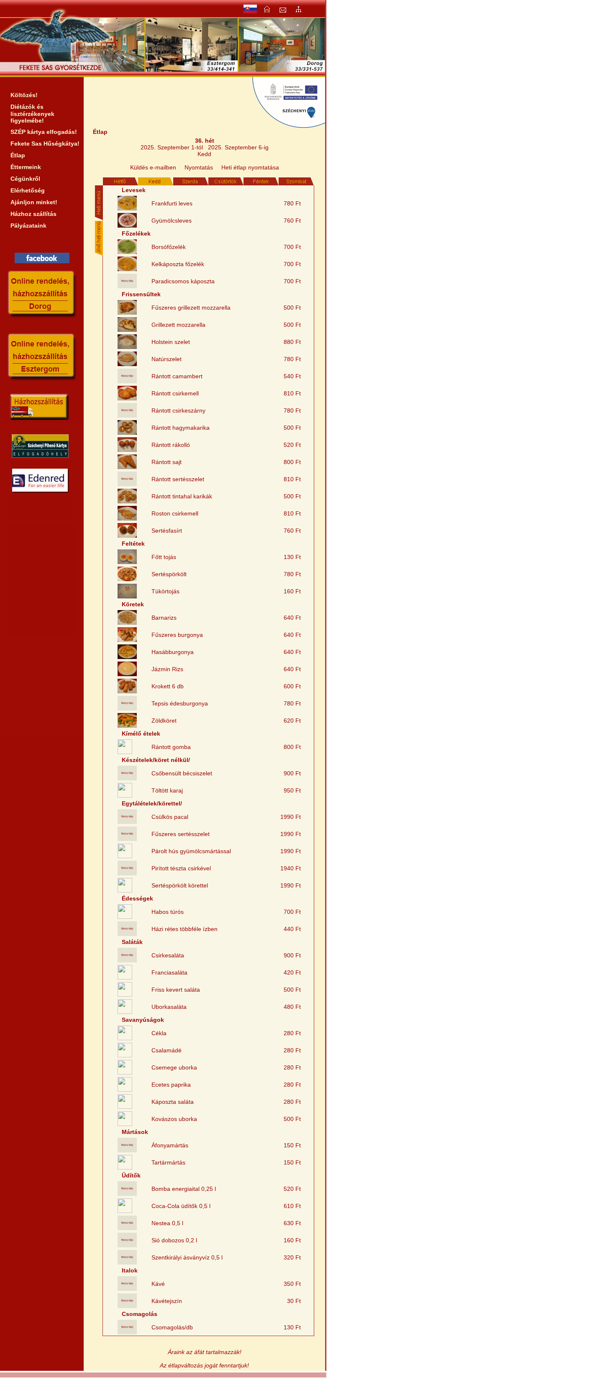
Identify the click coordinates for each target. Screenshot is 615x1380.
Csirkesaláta (167, 955)
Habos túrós (167, 911)
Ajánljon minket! (33, 202)
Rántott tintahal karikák (181, 496)
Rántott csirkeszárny (178, 410)
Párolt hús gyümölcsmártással (191, 851)
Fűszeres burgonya (177, 634)
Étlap (17, 155)
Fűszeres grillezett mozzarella (191, 307)
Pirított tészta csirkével (181, 868)
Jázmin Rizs (167, 669)
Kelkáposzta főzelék (177, 264)
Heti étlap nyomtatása (250, 167)
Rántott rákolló (170, 444)
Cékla (159, 1033)
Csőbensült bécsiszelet (181, 773)
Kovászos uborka (174, 1119)
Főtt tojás (163, 557)
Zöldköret (164, 720)
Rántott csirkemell (175, 393)
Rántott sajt (166, 462)
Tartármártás (168, 1162)
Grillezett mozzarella (178, 324)
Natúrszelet (166, 359)
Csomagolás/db (172, 1327)
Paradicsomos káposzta (183, 281)
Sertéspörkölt (169, 574)
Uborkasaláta (169, 1006)
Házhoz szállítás (33, 213)
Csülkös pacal (169, 816)
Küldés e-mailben (153, 167)
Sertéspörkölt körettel (179, 885)
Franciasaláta (169, 972)
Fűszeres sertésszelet (180, 834)
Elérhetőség (27, 190)
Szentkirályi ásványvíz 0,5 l (187, 1257)
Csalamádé (166, 1050)
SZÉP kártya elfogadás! (43, 131)
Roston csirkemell (174, 513)
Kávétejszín (166, 1301)
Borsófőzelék (168, 247)
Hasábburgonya (172, 652)
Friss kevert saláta (175, 989)
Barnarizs (164, 617)
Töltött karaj (167, 790)
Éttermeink (25, 167)
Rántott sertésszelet (177, 479)
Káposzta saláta (172, 1101)
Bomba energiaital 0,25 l (183, 1188)
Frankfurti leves (171, 203)
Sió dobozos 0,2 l (174, 1240)
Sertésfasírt (166, 530)
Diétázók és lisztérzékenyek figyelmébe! (32, 113)
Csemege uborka (174, 1067)
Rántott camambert (176, 376)
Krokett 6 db (167, 686)
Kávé (158, 1283)
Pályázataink (28, 225)
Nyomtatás (198, 167)
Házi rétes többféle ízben (184, 929)
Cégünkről (25, 178)
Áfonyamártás (169, 1145)
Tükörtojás (165, 591)
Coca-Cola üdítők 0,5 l (180, 1206)
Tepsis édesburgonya (179, 703)
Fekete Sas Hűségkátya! (44, 143)
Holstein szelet (170, 342)
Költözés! (24, 95)
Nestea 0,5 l (167, 1223)
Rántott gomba (171, 747)
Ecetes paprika (171, 1084)
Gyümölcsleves (171, 220)
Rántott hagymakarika (180, 427)
